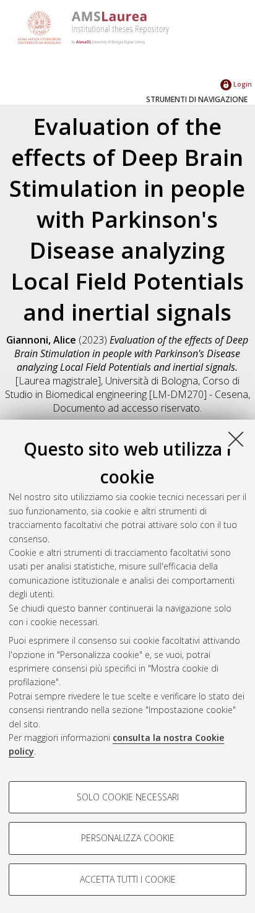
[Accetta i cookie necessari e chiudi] (236, 439)
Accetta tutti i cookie (128, 879)
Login (241, 84)
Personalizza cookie (128, 838)
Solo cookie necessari (128, 797)
